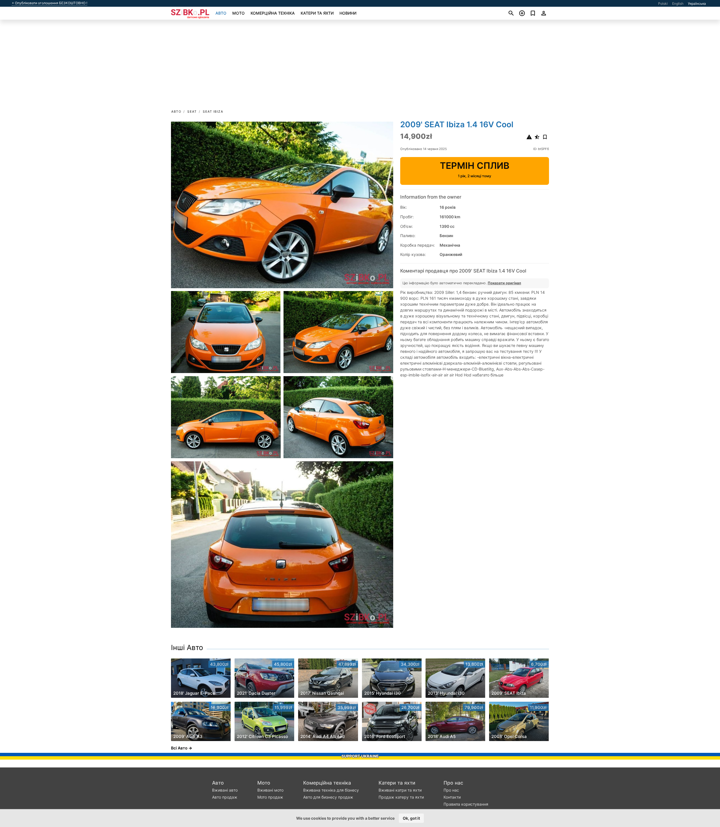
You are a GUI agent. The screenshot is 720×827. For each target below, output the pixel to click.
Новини (347, 13)
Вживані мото (270, 790)
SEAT (192, 111)
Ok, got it (411, 818)
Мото (238, 13)
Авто (220, 13)
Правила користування (466, 804)
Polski (663, 3)
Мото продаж (270, 797)
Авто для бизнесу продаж (328, 797)
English (677, 3)
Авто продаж (224, 797)
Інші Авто (187, 647)
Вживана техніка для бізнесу (331, 790)
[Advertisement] (360, 66)
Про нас (453, 783)
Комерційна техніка (273, 13)
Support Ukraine (360, 756)
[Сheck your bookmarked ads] (532, 13)
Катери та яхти (317, 13)
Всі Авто (179, 748)
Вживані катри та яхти (400, 790)
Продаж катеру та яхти (401, 797)
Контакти (452, 797)
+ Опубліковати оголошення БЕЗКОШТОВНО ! (49, 3)
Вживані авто (225, 790)
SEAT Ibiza (213, 111)
